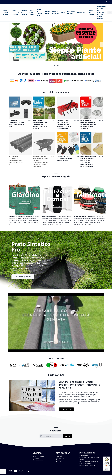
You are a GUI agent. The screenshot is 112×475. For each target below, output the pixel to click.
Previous (10, 44)
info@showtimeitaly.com (87, 465)
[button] (108, 2)
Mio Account (60, 458)
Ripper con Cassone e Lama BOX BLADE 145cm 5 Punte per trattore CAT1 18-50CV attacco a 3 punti (64, 124)
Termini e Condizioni (39, 456)
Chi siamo (59, 460)
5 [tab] (58, 65)
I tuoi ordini (59, 456)
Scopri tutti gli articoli (23, 277)
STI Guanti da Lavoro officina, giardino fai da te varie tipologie (64, 158)
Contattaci (36, 458)
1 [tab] (53, 65)
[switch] (106, 469)
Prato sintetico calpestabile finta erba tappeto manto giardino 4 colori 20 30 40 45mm (40, 124)
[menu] (54, 12)
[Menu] (109, 457)
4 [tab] (57, 65)
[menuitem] (6, 12)
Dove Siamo (59, 462)
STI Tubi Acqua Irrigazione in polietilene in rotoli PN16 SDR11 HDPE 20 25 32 (16, 160)
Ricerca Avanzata (38, 460)
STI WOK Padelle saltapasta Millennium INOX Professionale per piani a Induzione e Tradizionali (88, 124)
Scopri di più (25, 202)
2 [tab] (54, 65)
